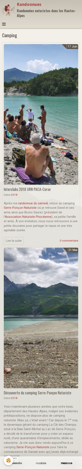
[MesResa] (67, 463)
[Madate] (41, 463)
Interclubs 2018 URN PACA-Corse (27, 189)
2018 (14, 194)
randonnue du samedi (33, 203)
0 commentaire (69, 240)
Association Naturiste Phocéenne (28, 217)
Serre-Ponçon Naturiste (20, 208)
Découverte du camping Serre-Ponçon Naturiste (37, 392)
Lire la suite (14, 241)
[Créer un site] (15, 463)
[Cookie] (8, 460)
